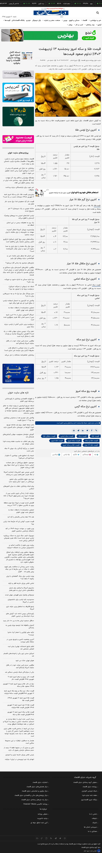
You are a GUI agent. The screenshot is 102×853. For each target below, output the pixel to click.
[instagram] (65, 838)
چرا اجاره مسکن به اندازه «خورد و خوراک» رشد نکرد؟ (19, 280)
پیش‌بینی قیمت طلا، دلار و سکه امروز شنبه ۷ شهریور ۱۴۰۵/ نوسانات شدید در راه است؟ (18, 195)
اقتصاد (84, 20)
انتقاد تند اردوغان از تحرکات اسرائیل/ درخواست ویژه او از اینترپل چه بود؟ (21, 287)
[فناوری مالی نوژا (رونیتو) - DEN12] (18, 373)
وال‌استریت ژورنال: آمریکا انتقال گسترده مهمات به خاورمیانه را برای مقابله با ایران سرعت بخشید (19, 232)
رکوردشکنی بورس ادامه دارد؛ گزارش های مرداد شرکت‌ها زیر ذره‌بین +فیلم (20, 614)
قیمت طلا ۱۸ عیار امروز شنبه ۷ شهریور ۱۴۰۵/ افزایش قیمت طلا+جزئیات (20, 706)
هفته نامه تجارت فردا (89, 795)
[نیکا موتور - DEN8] (18, 74)
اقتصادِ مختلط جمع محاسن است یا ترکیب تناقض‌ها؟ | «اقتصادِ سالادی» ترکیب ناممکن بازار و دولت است (19, 161)
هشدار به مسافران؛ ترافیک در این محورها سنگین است (19, 741)
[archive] (37, 838)
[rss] (51, 838)
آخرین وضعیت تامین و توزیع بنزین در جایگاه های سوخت (20, 640)
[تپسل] (36, 190)
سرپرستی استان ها (90, 827)
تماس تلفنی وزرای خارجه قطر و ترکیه (21, 583)
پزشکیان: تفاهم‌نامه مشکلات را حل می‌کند (19, 355)
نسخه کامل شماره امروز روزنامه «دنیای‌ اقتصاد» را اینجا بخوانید (13, 58)
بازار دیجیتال (36, 20)
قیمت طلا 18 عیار (91, 445)
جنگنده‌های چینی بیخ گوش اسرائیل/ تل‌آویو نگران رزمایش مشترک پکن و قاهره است (18, 240)
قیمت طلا (97, 205)
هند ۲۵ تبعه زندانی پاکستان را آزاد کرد (20, 517)
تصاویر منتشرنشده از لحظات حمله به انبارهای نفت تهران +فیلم (21, 309)
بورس (65, 20)
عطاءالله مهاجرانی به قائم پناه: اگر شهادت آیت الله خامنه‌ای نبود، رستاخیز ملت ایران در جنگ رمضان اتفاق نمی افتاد (18, 180)
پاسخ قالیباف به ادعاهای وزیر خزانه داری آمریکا (20, 607)
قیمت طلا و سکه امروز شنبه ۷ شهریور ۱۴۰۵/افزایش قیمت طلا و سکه (20, 713)
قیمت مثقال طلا (49, 436)
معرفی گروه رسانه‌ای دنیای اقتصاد (85, 782)
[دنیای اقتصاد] (51, 13)
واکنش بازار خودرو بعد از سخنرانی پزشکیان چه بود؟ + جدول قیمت (19, 419)
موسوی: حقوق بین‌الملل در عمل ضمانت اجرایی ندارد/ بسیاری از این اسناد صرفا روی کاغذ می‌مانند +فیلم (19, 465)
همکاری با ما (92, 831)
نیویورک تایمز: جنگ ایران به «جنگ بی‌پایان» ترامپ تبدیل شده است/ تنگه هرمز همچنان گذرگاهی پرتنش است (19, 538)
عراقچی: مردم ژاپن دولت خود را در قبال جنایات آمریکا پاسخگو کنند (20, 342)
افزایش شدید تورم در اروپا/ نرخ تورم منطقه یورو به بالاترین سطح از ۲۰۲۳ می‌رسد (19, 504)
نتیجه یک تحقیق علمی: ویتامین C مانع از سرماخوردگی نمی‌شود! (19, 456)
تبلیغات (94, 818)
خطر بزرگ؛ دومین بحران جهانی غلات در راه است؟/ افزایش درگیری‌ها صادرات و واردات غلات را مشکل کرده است (19, 334)
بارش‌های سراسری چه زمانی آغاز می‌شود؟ (19, 263)
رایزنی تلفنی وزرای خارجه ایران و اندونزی (19, 755)
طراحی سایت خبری (92, 851)
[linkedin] (83, 431)
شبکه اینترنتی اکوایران (89, 791)
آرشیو (99, 25)
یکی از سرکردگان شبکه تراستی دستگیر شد (19, 672)
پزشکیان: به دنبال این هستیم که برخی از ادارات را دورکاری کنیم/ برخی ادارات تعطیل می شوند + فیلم (19, 171)
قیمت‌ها (7, 20)
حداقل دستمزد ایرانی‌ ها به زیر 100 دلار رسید (18, 621)
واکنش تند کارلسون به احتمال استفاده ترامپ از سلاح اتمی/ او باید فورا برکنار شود (18, 301)
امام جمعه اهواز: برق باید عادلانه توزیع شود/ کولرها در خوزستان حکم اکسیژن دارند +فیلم (18, 427)
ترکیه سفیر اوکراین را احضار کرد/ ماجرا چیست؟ (21, 633)
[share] (46, 838)
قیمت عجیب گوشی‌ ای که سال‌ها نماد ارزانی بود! (18, 522)
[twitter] (87, 431)
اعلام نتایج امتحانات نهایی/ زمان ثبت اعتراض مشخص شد (21, 647)
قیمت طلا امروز (57, 440)
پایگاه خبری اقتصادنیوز (89, 800)
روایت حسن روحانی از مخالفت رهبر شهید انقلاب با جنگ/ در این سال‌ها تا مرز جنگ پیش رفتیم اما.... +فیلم (19, 569)
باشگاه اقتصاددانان (18, 20)
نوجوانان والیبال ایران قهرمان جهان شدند (19, 595)
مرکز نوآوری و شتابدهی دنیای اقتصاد (35, 791)
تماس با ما (93, 814)
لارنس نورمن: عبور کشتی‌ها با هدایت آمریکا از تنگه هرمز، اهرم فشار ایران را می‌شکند (19, 473)
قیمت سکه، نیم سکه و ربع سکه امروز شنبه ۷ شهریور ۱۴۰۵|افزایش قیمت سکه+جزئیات (19, 692)
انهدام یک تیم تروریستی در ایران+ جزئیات (19, 759)
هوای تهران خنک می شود (25, 660)
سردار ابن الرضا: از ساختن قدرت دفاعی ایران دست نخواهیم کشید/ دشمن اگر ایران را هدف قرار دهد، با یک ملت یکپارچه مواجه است (19, 732)
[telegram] (78, 431)
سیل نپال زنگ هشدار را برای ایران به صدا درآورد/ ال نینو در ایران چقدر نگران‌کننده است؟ (19, 249)
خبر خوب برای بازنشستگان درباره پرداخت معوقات (19, 188)
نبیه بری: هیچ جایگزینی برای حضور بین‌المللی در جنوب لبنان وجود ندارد (21, 480)
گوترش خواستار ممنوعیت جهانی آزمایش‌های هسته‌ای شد (18, 435)
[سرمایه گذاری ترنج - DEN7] (51, 35)
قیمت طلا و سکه (91, 440)
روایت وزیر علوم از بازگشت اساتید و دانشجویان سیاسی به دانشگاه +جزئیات (20, 546)
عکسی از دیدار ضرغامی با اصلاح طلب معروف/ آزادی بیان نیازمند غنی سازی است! (19, 349)
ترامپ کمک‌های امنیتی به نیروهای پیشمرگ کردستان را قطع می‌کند (19, 216)
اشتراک (94, 823)
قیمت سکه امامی (67, 436)
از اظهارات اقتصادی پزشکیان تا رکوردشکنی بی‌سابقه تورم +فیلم (19, 400)
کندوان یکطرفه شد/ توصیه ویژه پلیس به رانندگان (20, 626)
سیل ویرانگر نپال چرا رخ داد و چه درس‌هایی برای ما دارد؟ (18, 294)
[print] (74, 431)
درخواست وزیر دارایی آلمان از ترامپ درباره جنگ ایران (19, 325)
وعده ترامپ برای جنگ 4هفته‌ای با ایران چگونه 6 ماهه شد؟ (20, 577)
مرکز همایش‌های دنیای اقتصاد (37, 787)
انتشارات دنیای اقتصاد (40, 782)
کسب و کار (79, 25)
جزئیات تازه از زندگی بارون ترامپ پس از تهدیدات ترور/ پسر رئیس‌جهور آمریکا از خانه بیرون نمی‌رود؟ (18, 496)
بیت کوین (31, 3)
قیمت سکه (96, 285)
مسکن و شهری (74, 20)
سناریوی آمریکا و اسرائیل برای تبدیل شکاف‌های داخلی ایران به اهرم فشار (21, 589)
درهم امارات (56, 3)
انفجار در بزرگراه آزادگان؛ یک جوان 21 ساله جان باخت (19, 449)
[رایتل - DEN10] (18, 139)
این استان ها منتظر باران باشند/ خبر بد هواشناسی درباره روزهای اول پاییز (20, 257)
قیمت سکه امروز (74, 440)
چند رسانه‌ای (90, 25)
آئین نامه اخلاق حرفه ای (39, 823)
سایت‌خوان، (90, 423)
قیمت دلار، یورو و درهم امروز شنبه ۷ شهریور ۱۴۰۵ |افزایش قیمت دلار (21, 678)
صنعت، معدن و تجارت (51, 20)
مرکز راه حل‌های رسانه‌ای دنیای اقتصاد (34, 800)
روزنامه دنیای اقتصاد (90, 787)
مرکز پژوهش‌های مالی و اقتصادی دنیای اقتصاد (31, 795)
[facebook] (92, 431)
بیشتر (70, 25)
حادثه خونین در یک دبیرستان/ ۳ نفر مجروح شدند (21, 209)
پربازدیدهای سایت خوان (18, 152)
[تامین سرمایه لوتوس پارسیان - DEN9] (18, 116)
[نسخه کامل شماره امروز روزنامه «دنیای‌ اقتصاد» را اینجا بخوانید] (27, 55)
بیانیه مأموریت (42, 818)
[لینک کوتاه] (96, 431)
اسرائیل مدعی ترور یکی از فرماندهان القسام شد (19, 654)
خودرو (28, 20)
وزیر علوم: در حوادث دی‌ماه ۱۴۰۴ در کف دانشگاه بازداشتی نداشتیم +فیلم (19, 529)
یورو (81, 3)
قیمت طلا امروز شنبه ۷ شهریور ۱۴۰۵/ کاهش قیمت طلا (21, 699)
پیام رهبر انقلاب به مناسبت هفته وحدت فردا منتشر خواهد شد (18, 442)
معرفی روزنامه (43, 814)
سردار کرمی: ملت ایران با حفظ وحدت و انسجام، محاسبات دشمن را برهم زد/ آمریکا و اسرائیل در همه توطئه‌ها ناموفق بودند (18, 721)
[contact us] (42, 838)
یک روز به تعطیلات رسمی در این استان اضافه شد (20, 223)
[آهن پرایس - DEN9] (18, 92)
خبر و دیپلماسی (95, 20)
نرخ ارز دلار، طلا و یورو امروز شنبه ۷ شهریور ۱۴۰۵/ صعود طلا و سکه (18, 685)
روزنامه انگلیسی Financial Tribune (36, 804)
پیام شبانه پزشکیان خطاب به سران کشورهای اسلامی (18, 487)
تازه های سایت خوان (18, 393)
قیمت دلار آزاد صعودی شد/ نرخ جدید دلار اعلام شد (19, 202)
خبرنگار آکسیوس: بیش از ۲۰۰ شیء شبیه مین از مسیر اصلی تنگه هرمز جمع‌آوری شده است (18, 317)
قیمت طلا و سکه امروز (71, 445)
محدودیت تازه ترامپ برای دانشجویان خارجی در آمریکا (21, 600)
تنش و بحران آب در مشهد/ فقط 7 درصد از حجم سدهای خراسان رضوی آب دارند (19, 749)
